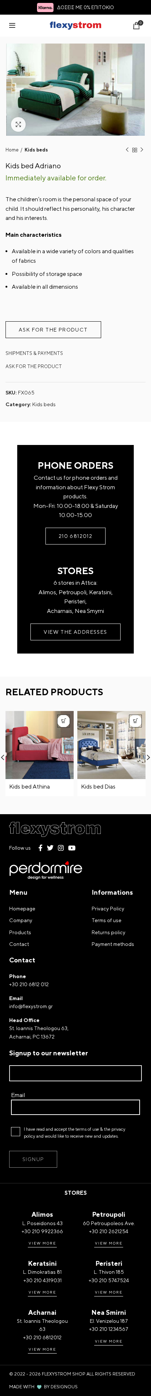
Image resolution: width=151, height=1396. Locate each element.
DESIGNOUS (64, 1386)
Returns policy (108, 932)
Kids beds (36, 150)
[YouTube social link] (72, 847)
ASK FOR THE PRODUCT (33, 366)
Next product (142, 150)
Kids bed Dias (98, 786)
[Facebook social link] (40, 847)
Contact (19, 944)
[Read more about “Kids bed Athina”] (63, 721)
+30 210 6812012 (42, 1337)
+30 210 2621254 (108, 1231)
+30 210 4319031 (42, 1280)
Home (12, 150)
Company (20, 920)
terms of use (87, 1129)
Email (18, 1095)
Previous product (127, 150)
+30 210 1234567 (108, 1329)
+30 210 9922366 (42, 1231)
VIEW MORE (42, 1243)
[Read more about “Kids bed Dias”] (135, 721)
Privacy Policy (108, 909)
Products (20, 932)
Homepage (22, 909)
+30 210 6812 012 (29, 984)
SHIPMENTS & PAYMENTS (34, 353)
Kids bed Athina (29, 786)
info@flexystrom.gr (31, 1006)
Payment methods (113, 944)
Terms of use (106, 920)
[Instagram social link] (61, 847)
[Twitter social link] (50, 847)
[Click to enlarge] (18, 124)
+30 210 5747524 (109, 1280)
